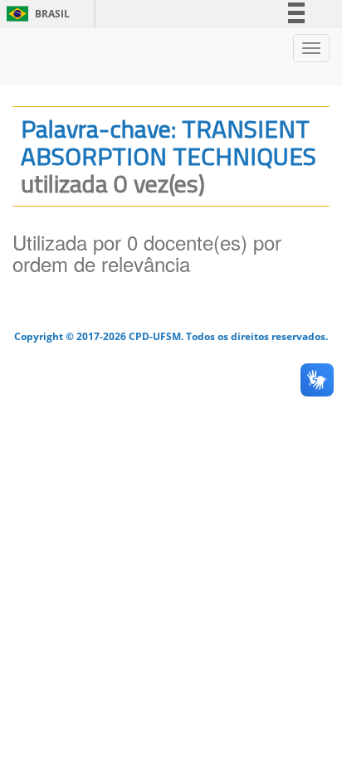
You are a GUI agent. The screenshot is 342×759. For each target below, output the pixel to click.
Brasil (35, 14)
